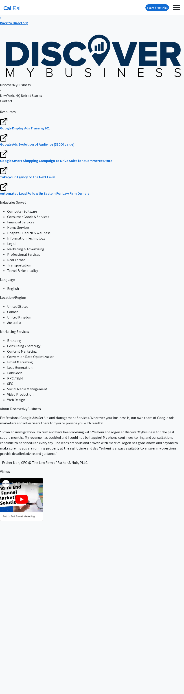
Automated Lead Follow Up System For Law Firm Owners (44, 193)
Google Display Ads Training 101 (25, 128)
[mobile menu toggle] (176, 7)
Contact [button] (6, 101)
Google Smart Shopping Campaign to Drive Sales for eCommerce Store (56, 160)
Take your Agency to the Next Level (27, 177)
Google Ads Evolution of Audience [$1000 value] (37, 144)
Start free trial (157, 8)
